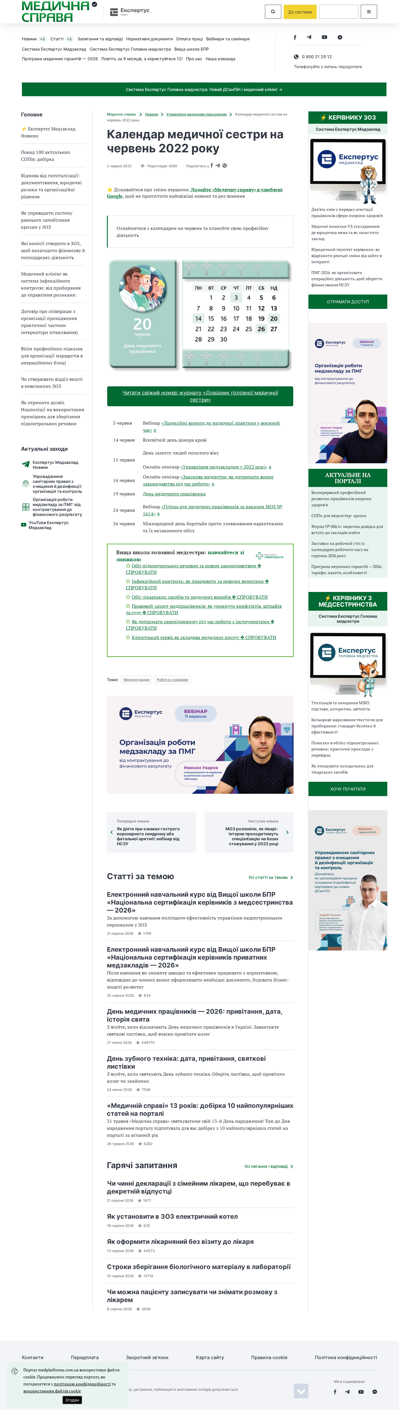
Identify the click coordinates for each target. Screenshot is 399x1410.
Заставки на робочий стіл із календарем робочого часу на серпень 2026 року (339, 549)
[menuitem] (36, 39)
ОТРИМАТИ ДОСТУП (348, 301)
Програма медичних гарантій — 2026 (60, 58)
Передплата (85, 1357)
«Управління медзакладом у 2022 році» (224, 467)
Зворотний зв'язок (147, 1357)
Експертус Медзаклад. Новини (56, 465)
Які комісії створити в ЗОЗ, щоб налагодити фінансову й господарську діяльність (53, 250)
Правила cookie (269, 1357)
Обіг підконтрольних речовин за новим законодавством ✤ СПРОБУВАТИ (193, 568)
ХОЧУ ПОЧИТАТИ (348, 788)
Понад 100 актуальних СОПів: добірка (45, 155)
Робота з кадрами (172, 679)
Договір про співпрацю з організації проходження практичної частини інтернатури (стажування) (49, 321)
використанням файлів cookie (52, 1391)
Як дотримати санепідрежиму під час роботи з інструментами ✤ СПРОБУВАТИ (200, 624)
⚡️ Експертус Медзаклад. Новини (48, 132)
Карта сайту (210, 1357)
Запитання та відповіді (100, 38)
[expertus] (127, 12)
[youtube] (324, 38)
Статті (61, 38)
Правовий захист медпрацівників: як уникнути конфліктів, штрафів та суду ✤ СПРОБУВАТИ (204, 609)
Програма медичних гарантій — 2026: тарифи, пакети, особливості (346, 569)
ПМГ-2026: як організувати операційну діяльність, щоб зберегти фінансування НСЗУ (347, 278)
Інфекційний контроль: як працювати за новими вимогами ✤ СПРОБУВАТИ (197, 584)
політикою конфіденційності (82, 1384)
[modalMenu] (369, 12)
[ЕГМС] (347, 664)
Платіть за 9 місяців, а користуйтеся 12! (142, 58)
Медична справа (122, 114)
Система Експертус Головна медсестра (130, 49)
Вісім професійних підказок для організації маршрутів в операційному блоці (52, 355)
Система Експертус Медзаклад (54, 49)
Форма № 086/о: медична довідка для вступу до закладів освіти (347, 529)
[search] (273, 12)
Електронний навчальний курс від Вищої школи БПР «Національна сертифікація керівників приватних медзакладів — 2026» (191, 957)
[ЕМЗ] (347, 171)
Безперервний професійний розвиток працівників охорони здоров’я (341, 498)
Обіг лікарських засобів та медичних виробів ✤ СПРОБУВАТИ (200, 597)
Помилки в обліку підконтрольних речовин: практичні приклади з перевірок (345, 749)
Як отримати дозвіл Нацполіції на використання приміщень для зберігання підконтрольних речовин (52, 413)
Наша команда (220, 58)
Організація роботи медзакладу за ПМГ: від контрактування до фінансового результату (57, 507)
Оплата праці (189, 38)
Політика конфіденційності (346, 1357)
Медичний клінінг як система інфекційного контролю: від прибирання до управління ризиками (51, 284)
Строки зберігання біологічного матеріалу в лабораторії (199, 1266)
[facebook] (295, 38)
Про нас (194, 58)
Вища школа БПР (191, 49)
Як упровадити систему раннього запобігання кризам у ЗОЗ (46, 220)
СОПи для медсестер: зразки (339, 515)
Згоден (72, 1399)
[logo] (59, 11)
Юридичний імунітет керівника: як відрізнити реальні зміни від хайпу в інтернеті (346, 255)
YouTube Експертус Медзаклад (49, 525)
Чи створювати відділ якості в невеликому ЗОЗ (52, 382)
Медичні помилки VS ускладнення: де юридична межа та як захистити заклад (345, 232)
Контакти (33, 1357)
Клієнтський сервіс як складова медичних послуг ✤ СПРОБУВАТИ (204, 637)
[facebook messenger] (340, 38)
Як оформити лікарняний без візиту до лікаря (180, 1241)
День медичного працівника (174, 493)
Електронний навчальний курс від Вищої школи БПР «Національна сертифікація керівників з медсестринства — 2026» (200, 902)
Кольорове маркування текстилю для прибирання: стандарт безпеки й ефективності (347, 726)
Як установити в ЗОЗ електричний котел (172, 1216)
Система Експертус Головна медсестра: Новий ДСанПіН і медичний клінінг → (204, 89)
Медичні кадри (137, 679)
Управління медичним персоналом (196, 114)
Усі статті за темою (268, 877)
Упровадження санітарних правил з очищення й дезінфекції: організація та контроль (57, 484)
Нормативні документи (149, 38)
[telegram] (309, 38)
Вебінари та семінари (227, 38)
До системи (300, 11)
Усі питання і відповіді (266, 1166)
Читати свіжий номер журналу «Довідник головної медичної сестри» (200, 396)
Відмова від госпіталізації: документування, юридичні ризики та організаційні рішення (51, 186)
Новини (33, 38)
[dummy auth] (338, 12)
